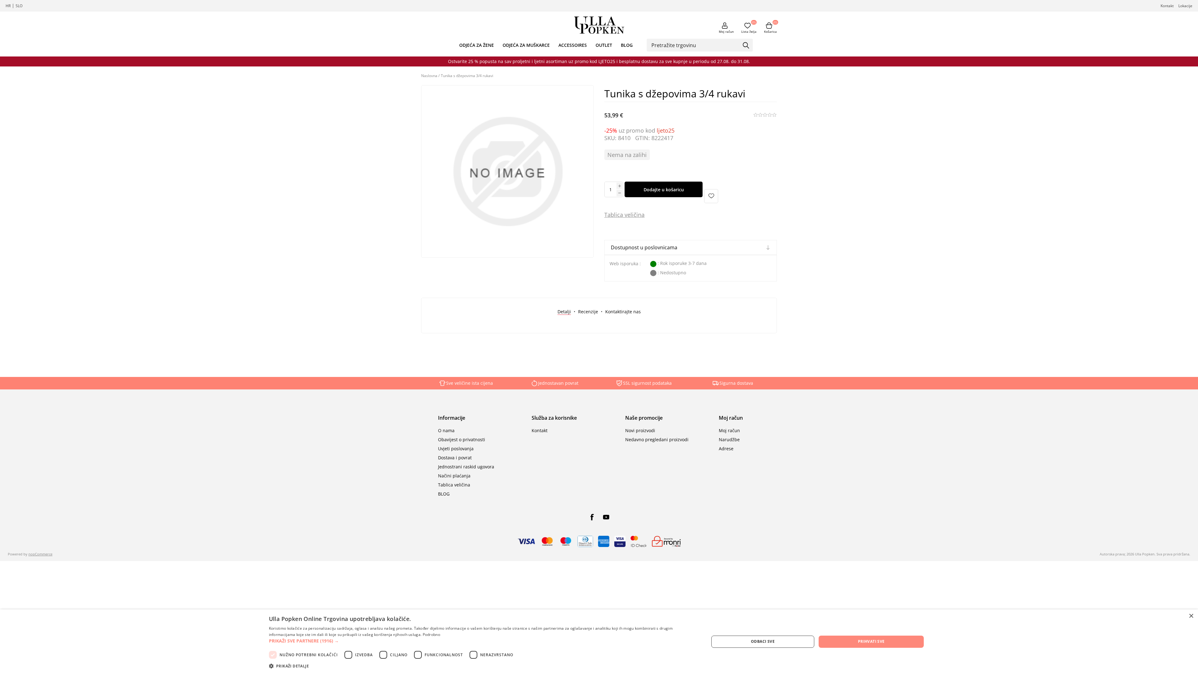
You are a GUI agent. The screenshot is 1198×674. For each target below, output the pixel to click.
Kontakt (1167, 5)
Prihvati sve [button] (871, 641)
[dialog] (599, 641)
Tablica (613, 214)
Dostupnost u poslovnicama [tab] (644, 247)
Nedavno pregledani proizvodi (657, 439)
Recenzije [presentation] (588, 312)
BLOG (627, 45)
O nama (446, 430)
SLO (19, 5)
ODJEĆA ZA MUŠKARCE (526, 45)
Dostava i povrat (455, 458)
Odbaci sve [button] (763, 641)
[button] (482, 641)
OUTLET (604, 45)
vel (627, 214)
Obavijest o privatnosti (461, 439)
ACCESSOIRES (572, 45)
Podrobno (431, 634)
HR (8, 5)
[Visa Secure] (620, 541)
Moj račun (726, 31)
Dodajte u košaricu (664, 190)
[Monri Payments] (666, 541)
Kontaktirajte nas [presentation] (623, 312)
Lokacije (1185, 5)
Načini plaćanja (454, 476)
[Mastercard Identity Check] (639, 541)
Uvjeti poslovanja (456, 449)
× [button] (1191, 616)
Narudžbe (729, 439)
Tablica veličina (454, 485)
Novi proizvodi (640, 430)
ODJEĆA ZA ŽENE (476, 45)
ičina (638, 214)
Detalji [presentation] (564, 312)
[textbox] (695, 45)
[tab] (564, 312)
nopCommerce (40, 554)
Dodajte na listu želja (711, 196)
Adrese (726, 449)
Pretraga (746, 45)
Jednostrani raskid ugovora (466, 467)
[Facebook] (592, 517)
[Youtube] (606, 517)
